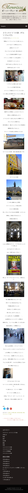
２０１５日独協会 (7, 451)
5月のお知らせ (6, 465)
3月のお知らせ (6, 473)
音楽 (24, 412)
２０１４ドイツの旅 (7, 447)
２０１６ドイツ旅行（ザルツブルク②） (16, 420)
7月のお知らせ (6, 461)
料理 (13, 412)
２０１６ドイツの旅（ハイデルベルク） (12, 418)
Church (6, 489)
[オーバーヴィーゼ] (14, 11)
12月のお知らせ (6, 479)
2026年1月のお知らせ (8, 477)
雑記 (21, 412)
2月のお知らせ (6, 475)
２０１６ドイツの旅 (7, 414)
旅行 (16, 412)
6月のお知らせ (6, 463)
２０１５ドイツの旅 (7, 449)
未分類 (18, 412)
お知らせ (10, 412)
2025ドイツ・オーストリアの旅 (10, 432)
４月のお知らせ (6, 471)
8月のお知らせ (6, 459)
